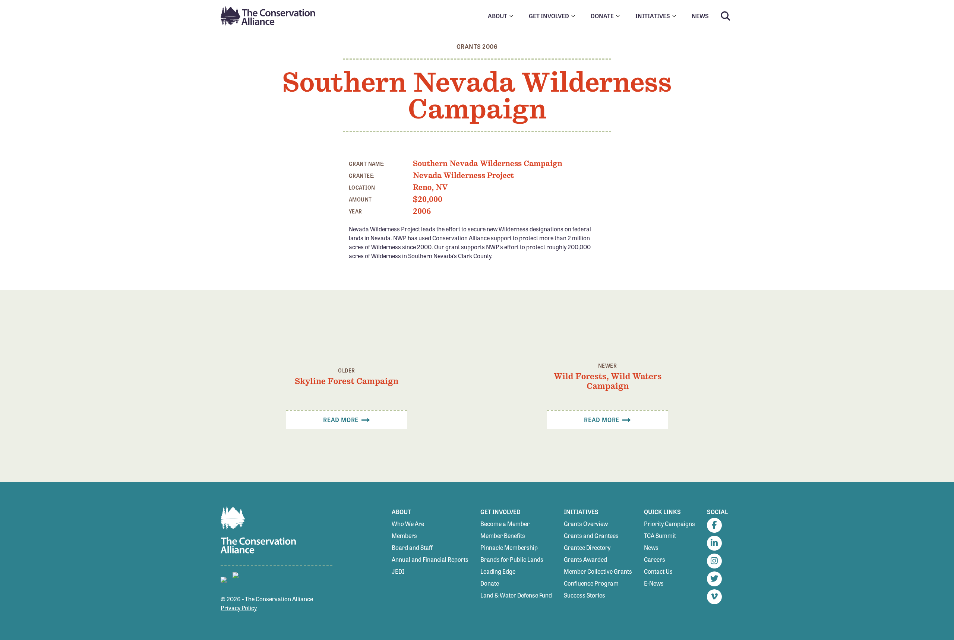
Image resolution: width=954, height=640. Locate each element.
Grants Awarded (585, 559)
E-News (654, 583)
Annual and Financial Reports (430, 559)
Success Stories (584, 595)
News (651, 547)
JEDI (398, 571)
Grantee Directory (587, 547)
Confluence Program (591, 583)
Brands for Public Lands (511, 559)
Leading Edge (497, 571)
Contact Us (658, 571)
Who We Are (408, 523)
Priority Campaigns (669, 523)
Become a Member (505, 523)
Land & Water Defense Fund (516, 595)
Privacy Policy (239, 607)
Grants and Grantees (591, 535)
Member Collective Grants (598, 571)
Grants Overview (586, 523)
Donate (489, 583)
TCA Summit (660, 535)
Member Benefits (502, 535)
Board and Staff (412, 547)
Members (404, 535)
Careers (654, 559)
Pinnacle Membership (509, 547)
